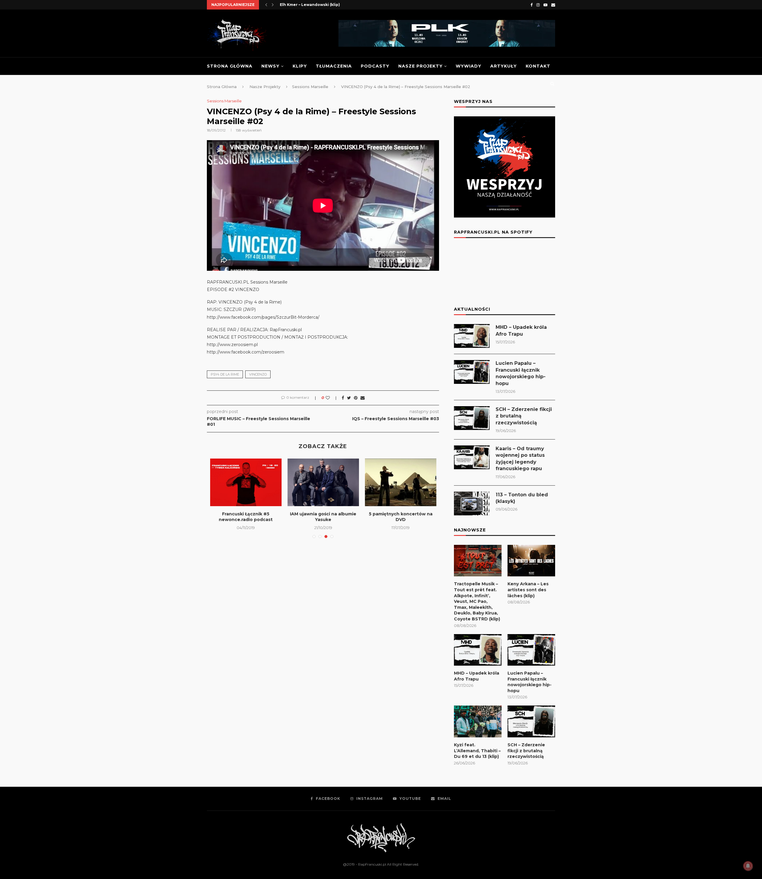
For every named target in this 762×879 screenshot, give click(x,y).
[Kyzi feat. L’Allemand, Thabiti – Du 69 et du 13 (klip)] (478, 721)
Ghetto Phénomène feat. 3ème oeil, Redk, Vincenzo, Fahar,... (400, 519)
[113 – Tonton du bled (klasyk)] (472, 503)
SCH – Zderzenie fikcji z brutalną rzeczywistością (524, 416)
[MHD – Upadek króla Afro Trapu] (472, 336)
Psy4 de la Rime (225, 374)
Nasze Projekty (420, 66)
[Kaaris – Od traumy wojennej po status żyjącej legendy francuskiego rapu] (472, 457)
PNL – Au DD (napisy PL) (303, 4)
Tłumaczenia (334, 66)
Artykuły (503, 66)
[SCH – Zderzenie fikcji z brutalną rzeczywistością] (472, 418)
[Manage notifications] (748, 866)
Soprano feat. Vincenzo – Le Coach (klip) (246, 517)
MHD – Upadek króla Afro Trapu (521, 330)
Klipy (300, 66)
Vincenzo (258, 374)
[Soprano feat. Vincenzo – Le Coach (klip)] (246, 482)
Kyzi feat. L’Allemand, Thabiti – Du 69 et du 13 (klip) (477, 750)
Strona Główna (229, 66)
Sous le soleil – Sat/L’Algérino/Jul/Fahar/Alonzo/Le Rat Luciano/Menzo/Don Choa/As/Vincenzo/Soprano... (327, 522)
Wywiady (468, 66)
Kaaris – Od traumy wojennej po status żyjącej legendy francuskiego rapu (520, 458)
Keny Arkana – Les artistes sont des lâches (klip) (528, 589)
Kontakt (538, 66)
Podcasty (375, 66)
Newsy (270, 66)
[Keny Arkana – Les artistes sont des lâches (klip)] (531, 561)
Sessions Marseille (224, 101)
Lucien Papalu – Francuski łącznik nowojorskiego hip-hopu (521, 373)
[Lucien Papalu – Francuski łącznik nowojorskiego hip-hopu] (472, 372)
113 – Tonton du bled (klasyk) (522, 498)
